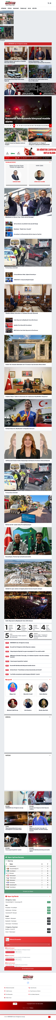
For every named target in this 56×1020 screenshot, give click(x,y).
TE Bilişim (31, 1008)
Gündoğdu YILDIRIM (16, 181)
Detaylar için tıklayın (28, 891)
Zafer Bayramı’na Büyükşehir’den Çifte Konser (19, 620)
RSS (16, 1003)
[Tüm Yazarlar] (50, 162)
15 (30, 125)
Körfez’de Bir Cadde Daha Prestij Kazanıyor (18, 524)
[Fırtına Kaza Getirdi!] (28, 477)
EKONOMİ (16, 8)
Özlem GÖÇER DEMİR (39, 181)
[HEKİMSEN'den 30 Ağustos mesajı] (16, 798)
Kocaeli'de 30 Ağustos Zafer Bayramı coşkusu (22, 647)
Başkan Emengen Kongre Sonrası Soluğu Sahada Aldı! (24, 628)
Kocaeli (7, 806)
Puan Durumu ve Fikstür (35, 991)
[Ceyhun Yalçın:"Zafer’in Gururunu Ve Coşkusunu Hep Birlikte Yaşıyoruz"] (28, 381)
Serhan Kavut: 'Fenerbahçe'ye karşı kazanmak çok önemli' (26, 669)
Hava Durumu (33, 987)
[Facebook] (28, 983)
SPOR (29, 8)
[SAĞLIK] (50, 755)
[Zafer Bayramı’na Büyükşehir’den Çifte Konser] (28, 605)
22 (43, 125)
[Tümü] (50, 679)
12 (25, 125)
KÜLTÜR (34, 8)
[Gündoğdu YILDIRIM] (16, 175)
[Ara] (48, 3)
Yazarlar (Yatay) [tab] (10, 162)
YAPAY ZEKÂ (16, 165)
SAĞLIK (8, 755)
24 (46, 125)
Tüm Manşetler (9, 994)
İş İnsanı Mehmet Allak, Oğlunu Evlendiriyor (12, 628)
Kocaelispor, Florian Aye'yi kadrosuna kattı (18, 556)
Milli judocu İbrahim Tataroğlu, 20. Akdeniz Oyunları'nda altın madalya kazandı (38, 829)
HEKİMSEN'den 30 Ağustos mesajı (19, 642)
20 (39, 125)
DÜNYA (10, 8)
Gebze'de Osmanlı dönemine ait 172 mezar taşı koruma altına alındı (25, 364)
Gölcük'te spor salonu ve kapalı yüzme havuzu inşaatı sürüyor (23, 588)
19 (37, 125)
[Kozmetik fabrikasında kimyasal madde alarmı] (40, 840)
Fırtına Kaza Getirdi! (11, 492)
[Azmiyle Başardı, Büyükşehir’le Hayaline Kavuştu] (28, 413)
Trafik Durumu (9, 991)
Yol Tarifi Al (19, 959)
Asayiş (47, 625)
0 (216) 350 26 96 (10, 959)
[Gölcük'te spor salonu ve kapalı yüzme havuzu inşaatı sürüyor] (28, 573)
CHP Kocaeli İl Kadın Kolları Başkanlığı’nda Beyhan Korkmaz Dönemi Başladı (27, 460)
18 (35, 125)
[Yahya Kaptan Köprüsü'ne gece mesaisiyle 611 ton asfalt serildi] (16, 818)
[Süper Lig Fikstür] (50, 896)
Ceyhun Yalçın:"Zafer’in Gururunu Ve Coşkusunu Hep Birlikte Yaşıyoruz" (26, 396)
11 (23, 125)
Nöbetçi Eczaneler (10, 987)
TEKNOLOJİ (23, 8)
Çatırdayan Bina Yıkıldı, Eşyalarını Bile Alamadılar (18, 636)
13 (26, 125)
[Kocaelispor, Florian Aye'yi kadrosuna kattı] (28, 541)
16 (32, 125)
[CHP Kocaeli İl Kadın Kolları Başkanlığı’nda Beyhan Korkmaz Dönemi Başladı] (28, 445)
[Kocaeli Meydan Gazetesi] (10, 3)
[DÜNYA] (50, 717)
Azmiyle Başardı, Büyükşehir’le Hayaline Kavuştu (19, 428)
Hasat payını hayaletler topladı (19, 661)
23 (44, 125)
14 (28, 125)
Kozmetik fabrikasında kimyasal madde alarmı (22, 665)
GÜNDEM (3, 8)
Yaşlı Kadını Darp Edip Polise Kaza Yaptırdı (48, 628)
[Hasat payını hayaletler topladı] (16, 840)
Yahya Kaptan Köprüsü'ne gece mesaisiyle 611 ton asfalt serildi (27, 651)
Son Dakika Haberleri (34, 994)
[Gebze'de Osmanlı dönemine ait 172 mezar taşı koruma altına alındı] (28, 349)
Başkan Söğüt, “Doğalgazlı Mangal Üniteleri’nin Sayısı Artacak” (40, 636)
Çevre (11, 634)
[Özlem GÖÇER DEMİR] (39, 175)
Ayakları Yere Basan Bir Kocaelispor (36, 628)
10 (21, 125)
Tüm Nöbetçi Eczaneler (29, 968)
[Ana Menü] (50, 3)
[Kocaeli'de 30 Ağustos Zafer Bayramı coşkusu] (40, 798)
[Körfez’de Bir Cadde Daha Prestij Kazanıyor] (28, 509)
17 (34, 125)
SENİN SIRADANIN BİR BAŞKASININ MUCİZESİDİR (39, 166)
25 (48, 125)
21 (41, 125)
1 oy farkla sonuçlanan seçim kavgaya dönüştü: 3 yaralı (25, 674)
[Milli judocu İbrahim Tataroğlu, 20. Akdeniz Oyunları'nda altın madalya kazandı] (40, 818)
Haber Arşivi (8, 997)
